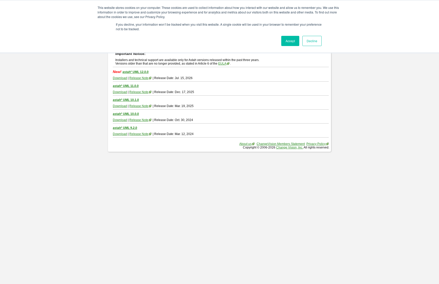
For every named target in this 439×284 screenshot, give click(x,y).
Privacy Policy (316, 144)
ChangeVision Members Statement (281, 144)
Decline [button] (312, 41)
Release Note (138, 78)
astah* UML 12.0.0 (135, 72)
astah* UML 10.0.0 (126, 114)
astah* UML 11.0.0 (126, 86)
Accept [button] (290, 41)
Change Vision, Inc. (289, 147)
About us (245, 144)
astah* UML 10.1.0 (126, 100)
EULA (222, 63)
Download (120, 78)
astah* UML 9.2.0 (125, 128)
